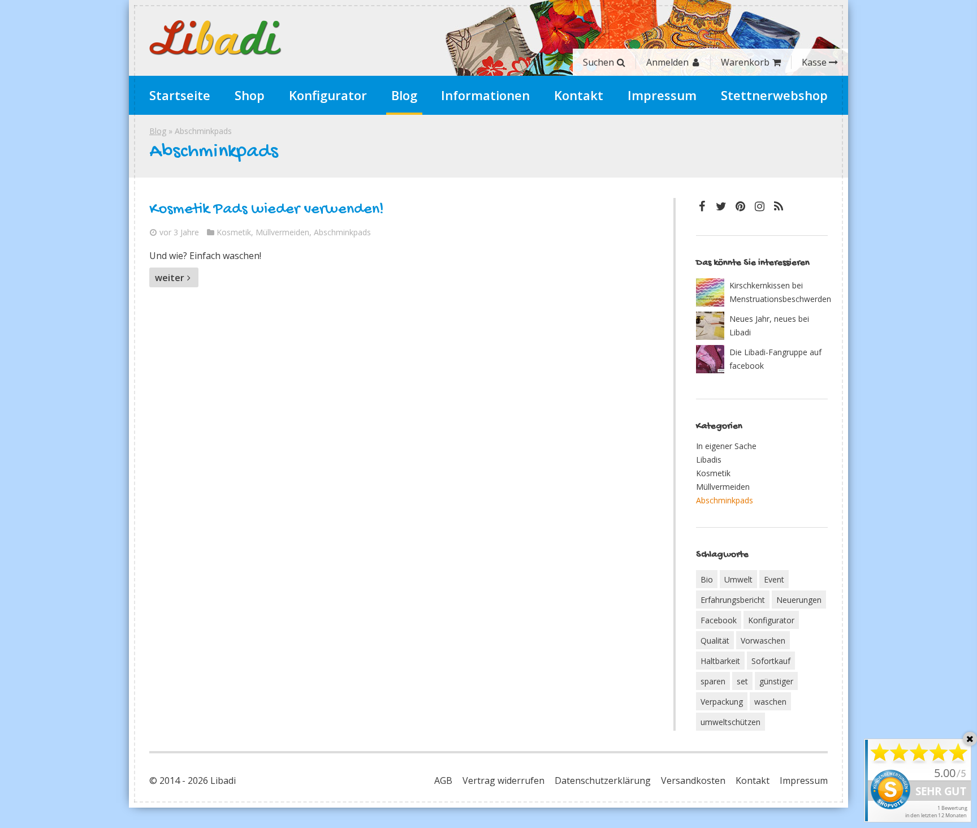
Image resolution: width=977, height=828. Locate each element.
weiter (169, 277)
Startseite (179, 95)
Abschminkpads (342, 232)
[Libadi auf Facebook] (701, 206)
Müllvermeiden (282, 232)
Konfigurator (328, 95)
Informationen (485, 95)
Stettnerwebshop (774, 95)
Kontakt (578, 95)
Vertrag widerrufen (503, 780)
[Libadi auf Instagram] (759, 206)
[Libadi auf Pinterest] (740, 206)
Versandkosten (693, 780)
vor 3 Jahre (179, 232)
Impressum (662, 95)
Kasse (814, 62)
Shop (250, 95)
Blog (404, 95)
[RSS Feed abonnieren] (778, 206)
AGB (443, 780)
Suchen (598, 62)
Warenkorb (745, 62)
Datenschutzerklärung (603, 780)
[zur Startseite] (215, 37)
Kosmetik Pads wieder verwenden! (266, 209)
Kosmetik (234, 232)
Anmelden (667, 62)
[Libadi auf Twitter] (721, 206)
